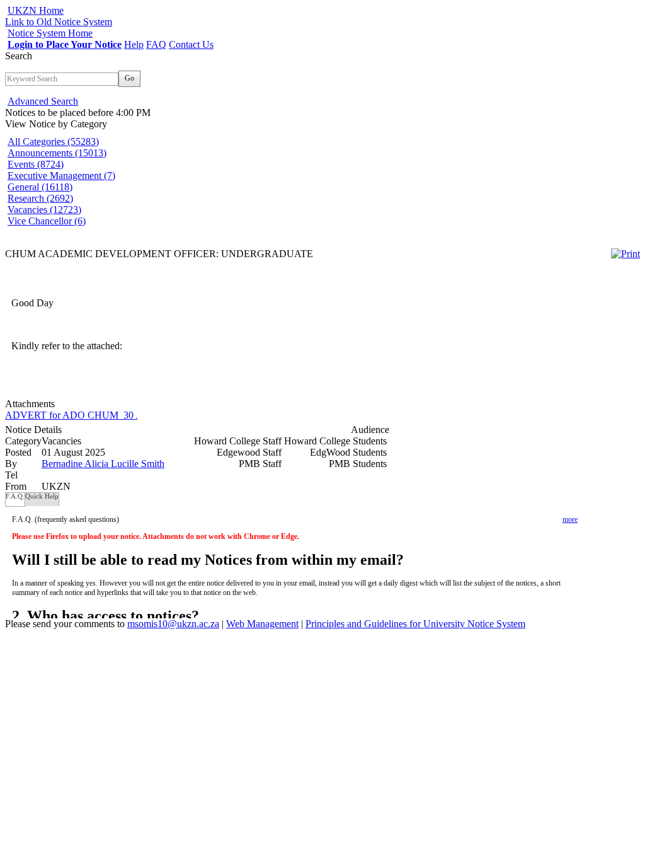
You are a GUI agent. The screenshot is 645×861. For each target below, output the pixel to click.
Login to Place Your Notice (65, 44)
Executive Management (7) (61, 175)
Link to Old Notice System (58, 21)
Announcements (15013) (57, 152)
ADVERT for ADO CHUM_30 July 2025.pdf (98, 415)
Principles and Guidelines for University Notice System (415, 623)
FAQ (156, 44)
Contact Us (191, 44)
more (570, 519)
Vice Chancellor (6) (47, 221)
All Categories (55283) (53, 141)
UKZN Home (36, 10)
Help (134, 44)
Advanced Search (43, 101)
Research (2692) (40, 198)
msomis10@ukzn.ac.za (173, 623)
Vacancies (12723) (44, 209)
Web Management (262, 623)
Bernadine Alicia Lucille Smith (103, 463)
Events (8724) (36, 164)
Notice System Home (50, 33)
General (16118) (40, 187)
